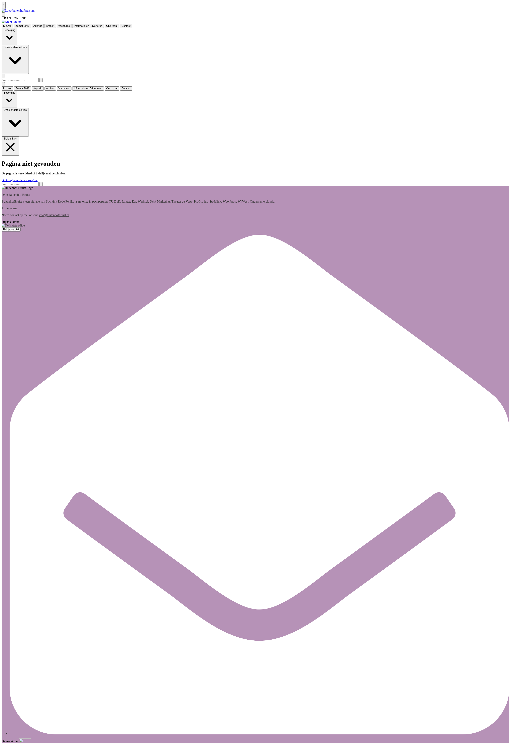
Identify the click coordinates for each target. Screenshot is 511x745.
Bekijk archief (11, 229)
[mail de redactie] (259, 733)
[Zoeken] (41, 80)
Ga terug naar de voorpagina (20, 180)
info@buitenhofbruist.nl (54, 215)
